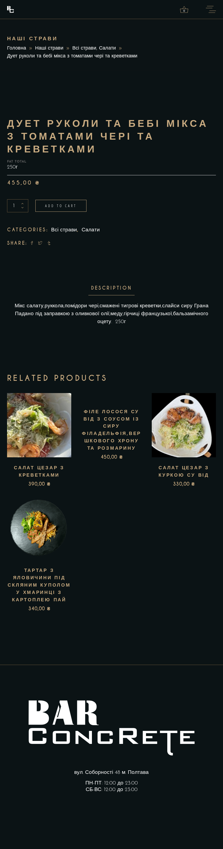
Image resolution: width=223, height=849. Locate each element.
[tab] (111, 288)
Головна (16, 48)
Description (111, 288)
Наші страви (49, 48)
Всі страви (84, 48)
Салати (107, 48)
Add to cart (61, 205)
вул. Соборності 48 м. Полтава (111, 772)
